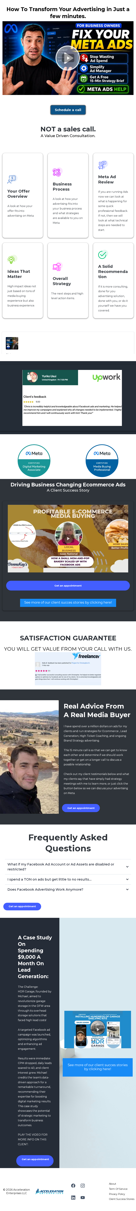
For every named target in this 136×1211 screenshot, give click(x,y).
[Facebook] (73, 1186)
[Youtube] (82, 1198)
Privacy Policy (117, 1194)
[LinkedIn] (73, 1198)
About (112, 1183)
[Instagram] (82, 1186)
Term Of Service (118, 1188)
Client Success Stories (121, 1199)
